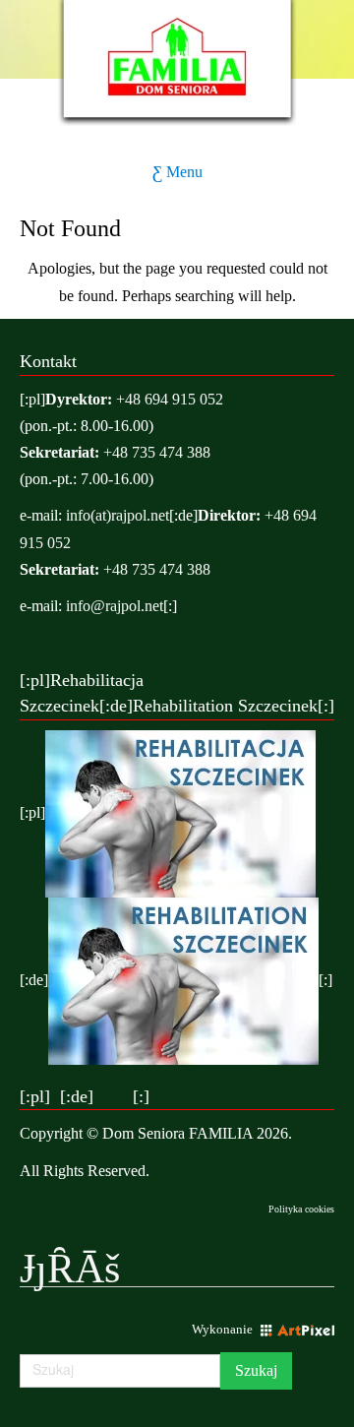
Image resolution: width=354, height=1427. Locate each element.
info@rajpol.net (114, 605)
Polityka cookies (301, 1209)
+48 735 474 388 (156, 452)
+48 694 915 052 (169, 399)
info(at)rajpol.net (117, 515)
